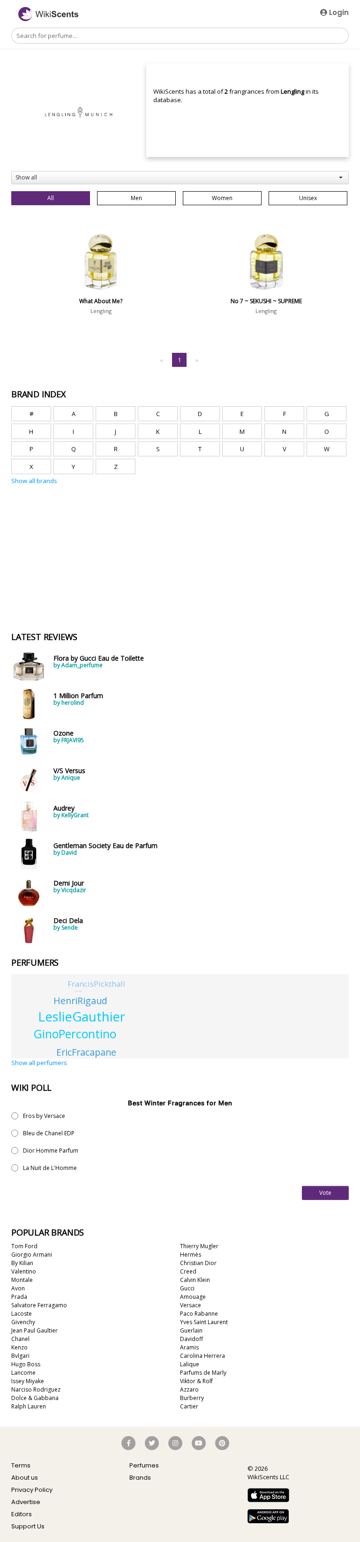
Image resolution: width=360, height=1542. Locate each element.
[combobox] (180, 177)
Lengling (101, 310)
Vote (325, 1193)
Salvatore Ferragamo (39, 1305)
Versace (190, 1305)
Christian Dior (198, 1263)
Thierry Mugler (199, 1246)
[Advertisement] (81, 529)
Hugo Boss (25, 1364)
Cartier (189, 1406)
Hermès (190, 1255)
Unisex (308, 198)
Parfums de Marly (203, 1373)
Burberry (192, 1398)
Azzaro (189, 1389)
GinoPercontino (75, 1034)
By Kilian (22, 1263)
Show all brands (34, 481)
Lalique (189, 1364)
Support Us (28, 1526)
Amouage (193, 1297)
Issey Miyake (27, 1381)
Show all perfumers (39, 1062)
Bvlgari (20, 1356)
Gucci (187, 1288)
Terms (20, 1465)
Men (136, 198)
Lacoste (21, 1314)
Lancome (23, 1373)
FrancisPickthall (96, 983)
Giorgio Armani (31, 1255)
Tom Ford (24, 1246)
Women (222, 198)
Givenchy (23, 1322)
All (50, 198)
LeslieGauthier (81, 1016)
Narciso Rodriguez (35, 1389)
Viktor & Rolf (196, 1381)
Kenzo (19, 1347)
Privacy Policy (31, 1489)
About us (24, 1477)
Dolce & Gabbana (35, 1398)
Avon (18, 1288)
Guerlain (191, 1330)
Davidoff (191, 1339)
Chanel (20, 1339)
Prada (19, 1297)
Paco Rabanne (199, 1314)
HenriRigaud (80, 1000)
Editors (21, 1514)
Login (338, 12)
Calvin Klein (195, 1280)
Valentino (23, 1271)
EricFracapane (86, 1052)
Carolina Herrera (202, 1356)
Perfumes (144, 1465)
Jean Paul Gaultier (34, 1330)
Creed (188, 1271)
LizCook (78, 991)
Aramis (189, 1347)
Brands (140, 1477)
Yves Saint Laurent (204, 1322)
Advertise (25, 1501)
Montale (22, 1280)
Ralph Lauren (28, 1406)
